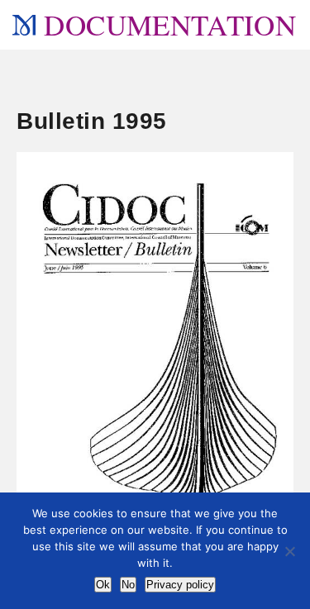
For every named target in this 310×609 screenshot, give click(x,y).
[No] (289, 551)
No (128, 584)
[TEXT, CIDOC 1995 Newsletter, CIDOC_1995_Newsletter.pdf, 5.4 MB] (155, 355)
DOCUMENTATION (170, 24)
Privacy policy (180, 584)
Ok (103, 584)
